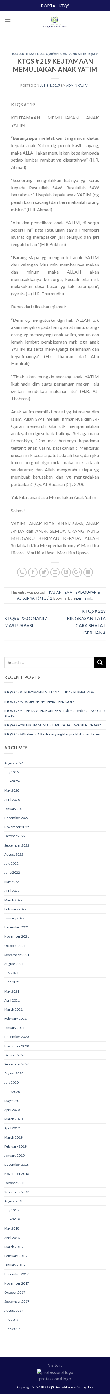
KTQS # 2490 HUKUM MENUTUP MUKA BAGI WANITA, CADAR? (52, 725)
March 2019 (13, 1137)
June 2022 (12, 872)
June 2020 (12, 1092)
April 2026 (12, 800)
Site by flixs (85, 1387)
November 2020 (16, 1046)
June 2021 (12, 982)
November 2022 (16, 827)
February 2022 (15, 909)
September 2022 (16, 845)
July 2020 (11, 1082)
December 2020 (16, 1037)
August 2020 (13, 1073)
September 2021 (16, 955)
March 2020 (13, 1119)
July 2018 (11, 1210)
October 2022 (14, 836)
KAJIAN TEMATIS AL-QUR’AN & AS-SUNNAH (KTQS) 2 (55, 54)
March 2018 (13, 1247)
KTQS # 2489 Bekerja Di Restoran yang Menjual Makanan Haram (52, 734)
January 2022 (14, 918)
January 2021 (14, 1027)
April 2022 (12, 891)
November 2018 (16, 1173)
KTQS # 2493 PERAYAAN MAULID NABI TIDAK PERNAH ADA (49, 692)
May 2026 (11, 790)
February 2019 (15, 1146)
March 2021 (13, 1009)
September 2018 (16, 1192)
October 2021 (14, 946)
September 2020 (16, 1064)
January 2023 (14, 809)
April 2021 (12, 1000)
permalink (84, 598)
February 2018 (15, 1256)
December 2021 (16, 927)
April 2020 (12, 1110)
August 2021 (13, 964)
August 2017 (13, 1310)
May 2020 (11, 1101)
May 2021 (11, 991)
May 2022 (11, 881)
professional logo (55, 1378)
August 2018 (13, 1201)
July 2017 (11, 1319)
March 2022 (13, 900)
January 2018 (14, 1265)
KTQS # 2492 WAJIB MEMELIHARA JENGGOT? (39, 701)
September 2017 (16, 1301)
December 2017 (16, 1274)
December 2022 (16, 818)
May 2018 (11, 1228)
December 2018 (16, 1164)
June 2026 (12, 781)
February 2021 (15, 1018)
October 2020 (14, 1055)
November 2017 (16, 1283)
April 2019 (12, 1128)
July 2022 (11, 863)
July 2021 (11, 973)
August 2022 (13, 854)
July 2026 (11, 772)
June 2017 (12, 1329)
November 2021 (16, 936)
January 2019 (14, 1155)
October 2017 (14, 1292)
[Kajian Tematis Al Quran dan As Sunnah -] (55, 22)
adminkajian (78, 85)
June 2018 (12, 1219)
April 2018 (12, 1238)
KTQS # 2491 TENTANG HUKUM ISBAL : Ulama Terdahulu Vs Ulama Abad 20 (54, 713)
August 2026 (13, 763)
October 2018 (14, 1183)
